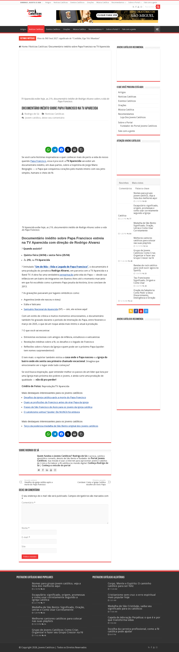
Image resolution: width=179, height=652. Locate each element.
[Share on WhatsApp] (48, 150)
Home (24, 46)
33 (146, 273)
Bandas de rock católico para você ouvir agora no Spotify (146, 268)
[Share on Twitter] (68, 150)
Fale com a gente (150, 2)
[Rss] (133, 7)
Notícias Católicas (61, 2)
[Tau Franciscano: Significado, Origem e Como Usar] (125, 281)
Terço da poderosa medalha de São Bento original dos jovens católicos (61, 426)
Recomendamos (118, 2)
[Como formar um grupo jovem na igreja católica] (65, 133)
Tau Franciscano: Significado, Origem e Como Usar (144, 280)
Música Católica (102, 2)
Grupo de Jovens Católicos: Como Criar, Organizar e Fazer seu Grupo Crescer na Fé (145, 254)
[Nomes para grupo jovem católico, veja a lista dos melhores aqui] (125, 196)
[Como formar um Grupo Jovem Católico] (138, 365)
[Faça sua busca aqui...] (158, 7)
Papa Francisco (38, 161)
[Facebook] (136, 7)
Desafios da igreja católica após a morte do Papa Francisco (55, 397)
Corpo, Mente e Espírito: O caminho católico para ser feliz (129, 584)
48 (131, 261)
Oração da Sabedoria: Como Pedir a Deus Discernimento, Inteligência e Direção (144, 294)
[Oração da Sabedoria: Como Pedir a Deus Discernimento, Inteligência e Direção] (125, 294)
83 (146, 201)
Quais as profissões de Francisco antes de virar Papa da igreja (56, 402)
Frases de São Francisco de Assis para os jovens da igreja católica (58, 407)
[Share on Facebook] (61, 150)
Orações (90, 2)
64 (130, 234)
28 (146, 286)
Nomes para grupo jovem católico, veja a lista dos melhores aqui (145, 195)
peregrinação (66, 274)
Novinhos (124, 183)
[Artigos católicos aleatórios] (157, 29)
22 (131, 301)
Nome (26, 528)
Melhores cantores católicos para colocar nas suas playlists (144, 240)
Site (23, 546)
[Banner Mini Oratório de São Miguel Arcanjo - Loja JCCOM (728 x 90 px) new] (107, 16)
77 (130, 219)
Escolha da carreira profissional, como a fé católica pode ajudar (133, 630)
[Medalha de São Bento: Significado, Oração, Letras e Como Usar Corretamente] (125, 226)
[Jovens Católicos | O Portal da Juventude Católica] (34, 12)
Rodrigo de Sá (31, 113)
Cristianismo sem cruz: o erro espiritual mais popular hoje (132, 596)
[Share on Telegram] (55, 150)
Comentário (28, 502)
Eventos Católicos (77, 2)
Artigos (48, 2)
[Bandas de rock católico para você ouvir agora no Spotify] (125, 269)
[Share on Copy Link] (81, 150)
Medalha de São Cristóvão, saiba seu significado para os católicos (130, 607)
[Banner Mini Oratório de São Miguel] (138, 65)
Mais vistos (137, 183)
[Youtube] (138, 7)
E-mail (26, 537)
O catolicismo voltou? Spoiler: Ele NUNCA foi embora (52, 412)
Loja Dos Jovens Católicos (133, 117)
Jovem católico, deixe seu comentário (44, 117)
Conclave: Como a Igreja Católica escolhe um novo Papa (91, 482)
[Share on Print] (74, 150)
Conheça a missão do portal (56, 465)
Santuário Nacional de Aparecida (41, 309)
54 (147, 246)
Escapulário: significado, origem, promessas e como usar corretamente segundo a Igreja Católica (138, 210)
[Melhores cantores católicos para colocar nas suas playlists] (125, 241)
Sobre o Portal (134, 2)
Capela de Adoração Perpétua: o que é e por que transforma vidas (134, 618)
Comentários (125, 188)
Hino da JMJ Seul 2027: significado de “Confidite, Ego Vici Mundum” (68, 38)
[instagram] (141, 7)
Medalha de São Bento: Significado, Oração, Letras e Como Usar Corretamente (145, 227)
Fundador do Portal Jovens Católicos (138, 126)
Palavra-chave (142, 188)
